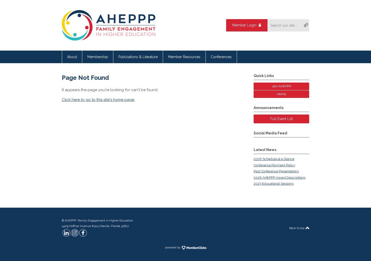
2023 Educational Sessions (274, 183)
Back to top (297, 228)
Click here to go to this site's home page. (98, 99)
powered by (173, 247)
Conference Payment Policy (274, 165)
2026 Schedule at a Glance (274, 159)
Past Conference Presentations (276, 171)
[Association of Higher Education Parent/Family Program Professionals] (108, 39)
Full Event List (281, 119)
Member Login (244, 25)
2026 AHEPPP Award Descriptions (279, 177)
